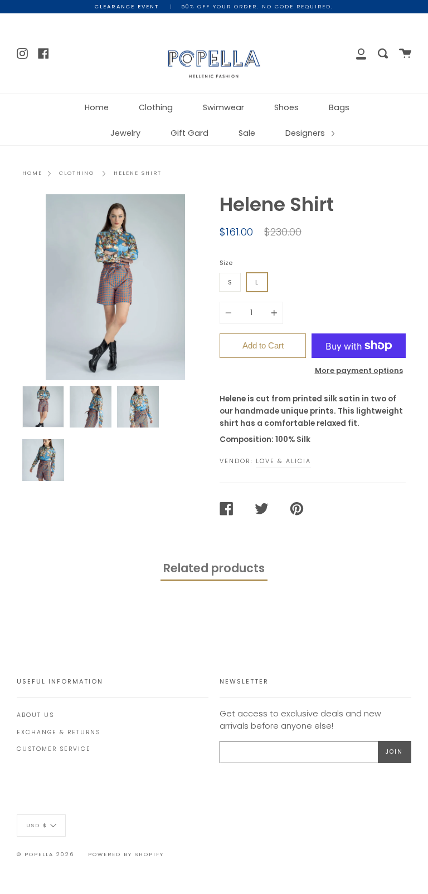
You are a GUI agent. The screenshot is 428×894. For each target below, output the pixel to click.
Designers (306, 133)
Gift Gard (189, 133)
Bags (339, 107)
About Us (35, 715)
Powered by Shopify (126, 854)
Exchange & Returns (58, 732)
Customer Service (54, 749)
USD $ (36, 824)
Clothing (156, 107)
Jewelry (125, 133)
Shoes (286, 107)
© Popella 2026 (45, 854)
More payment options (359, 370)
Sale (247, 133)
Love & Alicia (283, 460)
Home (97, 107)
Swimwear (223, 107)
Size (226, 262)
